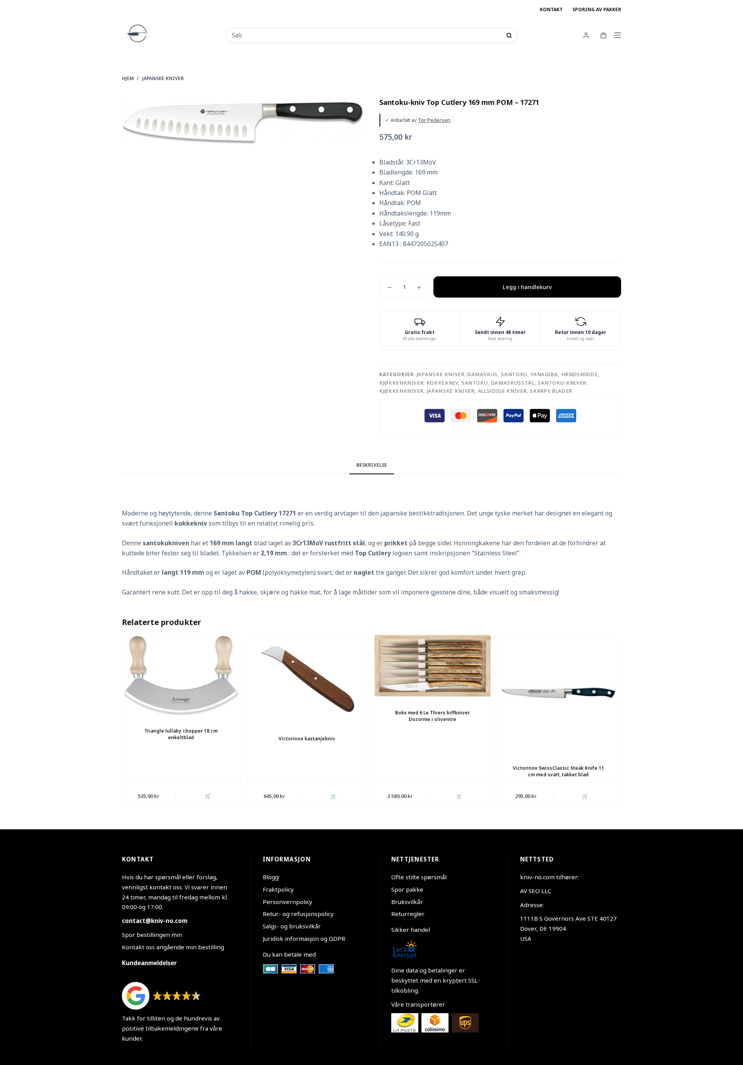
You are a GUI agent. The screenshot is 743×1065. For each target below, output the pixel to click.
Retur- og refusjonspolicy (298, 914)
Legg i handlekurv (527, 287)
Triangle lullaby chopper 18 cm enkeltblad (180, 734)
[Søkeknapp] (509, 35)
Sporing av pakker (596, 9)
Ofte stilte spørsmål (419, 877)
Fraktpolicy (278, 889)
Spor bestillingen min (152, 934)
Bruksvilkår (407, 902)
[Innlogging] (586, 35)
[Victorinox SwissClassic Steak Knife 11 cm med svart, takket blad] (558, 693)
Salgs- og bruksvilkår (292, 926)
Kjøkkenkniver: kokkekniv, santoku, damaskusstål (456, 382)
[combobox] (366, 35)
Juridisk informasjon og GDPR (304, 938)
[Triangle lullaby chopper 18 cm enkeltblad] (181, 674)
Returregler (408, 914)
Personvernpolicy (287, 902)
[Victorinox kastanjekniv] (307, 678)
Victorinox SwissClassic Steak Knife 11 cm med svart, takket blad (558, 771)
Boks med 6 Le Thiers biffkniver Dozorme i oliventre (432, 716)
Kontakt (551, 9)
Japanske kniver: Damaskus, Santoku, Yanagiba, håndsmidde (507, 374)
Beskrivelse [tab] (371, 465)
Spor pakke (407, 889)
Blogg (271, 877)
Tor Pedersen (434, 119)
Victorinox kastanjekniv (307, 738)
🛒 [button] (208, 796)
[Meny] (617, 35)
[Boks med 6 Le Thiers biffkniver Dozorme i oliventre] (432, 665)
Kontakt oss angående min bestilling (173, 947)
